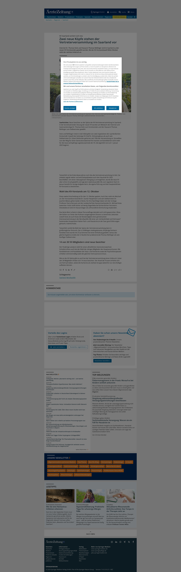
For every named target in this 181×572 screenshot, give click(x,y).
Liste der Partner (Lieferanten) (73, 101)
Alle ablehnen (98, 108)
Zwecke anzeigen (69, 108)
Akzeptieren (113, 108)
